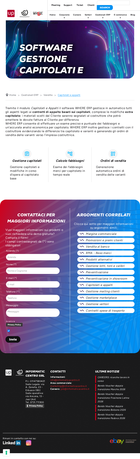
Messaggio (12, 305)
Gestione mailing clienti (102, 291)
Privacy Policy (36, 405)
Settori (88, 15)
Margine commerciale (101, 234)
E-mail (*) (11, 278)
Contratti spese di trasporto (105, 310)
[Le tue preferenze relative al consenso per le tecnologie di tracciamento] (6, 452)
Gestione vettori (97, 304)
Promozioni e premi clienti (104, 240)
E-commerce (120, 15)
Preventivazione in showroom (106, 278)
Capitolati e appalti (99, 285)
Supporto (68, 5)
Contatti (54, 23)
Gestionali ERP (102, 15)
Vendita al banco (97, 246)
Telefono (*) (13, 291)
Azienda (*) (12, 251)
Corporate (64, 15)
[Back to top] (134, 453)
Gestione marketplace (101, 297)
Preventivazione (97, 272)
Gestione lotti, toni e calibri (105, 266)
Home (53, 15)
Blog (133, 15)
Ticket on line (79, 5)
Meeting (55, 5)
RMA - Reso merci (98, 253)
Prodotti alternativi (99, 259)
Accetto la (10, 321)
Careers (77, 15)
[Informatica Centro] (14, 373)
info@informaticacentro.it (65, 380)
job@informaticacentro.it (75, 389)
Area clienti (91, 5)
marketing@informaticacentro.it (68, 386)
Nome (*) (11, 264)
